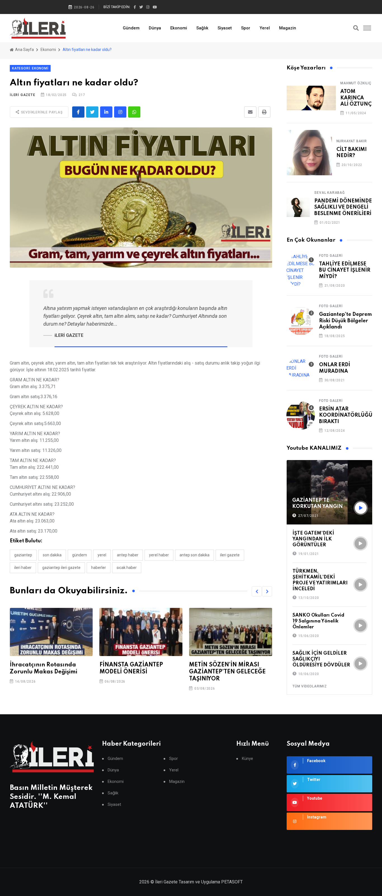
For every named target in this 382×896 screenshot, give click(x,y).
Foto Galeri (331, 256)
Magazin (287, 28)
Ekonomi (178, 28)
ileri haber (23, 567)
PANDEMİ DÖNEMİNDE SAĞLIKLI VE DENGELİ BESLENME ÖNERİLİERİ (343, 207)
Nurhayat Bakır (351, 141)
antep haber (127, 555)
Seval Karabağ (329, 193)
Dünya (155, 28)
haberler (98, 567)
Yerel (265, 28)
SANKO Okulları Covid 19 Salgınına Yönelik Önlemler (318, 621)
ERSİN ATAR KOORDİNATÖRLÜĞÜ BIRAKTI (345, 415)
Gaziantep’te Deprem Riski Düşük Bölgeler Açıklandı (345, 321)
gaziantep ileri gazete (61, 567)
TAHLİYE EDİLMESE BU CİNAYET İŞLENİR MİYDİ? (344, 270)
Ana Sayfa (24, 49)
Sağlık (202, 28)
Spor (245, 28)
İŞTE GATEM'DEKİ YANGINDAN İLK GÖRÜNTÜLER (313, 539)
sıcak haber (127, 567)
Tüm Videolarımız (310, 686)
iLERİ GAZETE (22, 95)
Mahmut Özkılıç (355, 83)
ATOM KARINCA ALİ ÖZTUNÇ (356, 98)
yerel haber (159, 555)
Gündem (131, 28)
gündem (79, 555)
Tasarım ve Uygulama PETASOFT (211, 882)
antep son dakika (194, 555)
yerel (102, 555)
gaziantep (23, 555)
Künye (247, 759)
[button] (257, 591)
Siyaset (225, 28)
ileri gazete (230, 555)
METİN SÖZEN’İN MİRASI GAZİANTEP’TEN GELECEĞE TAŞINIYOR (138, 672)
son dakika (52, 555)
